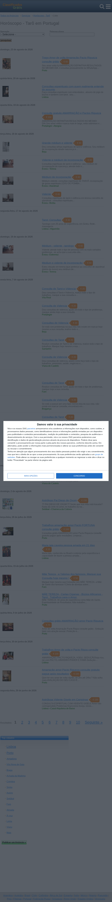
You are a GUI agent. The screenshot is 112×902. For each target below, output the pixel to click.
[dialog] (56, 451)
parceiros (31, 428)
